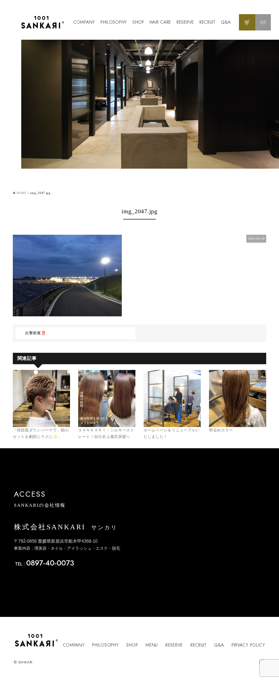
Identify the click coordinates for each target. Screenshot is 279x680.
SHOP (138, 22)
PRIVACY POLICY (248, 645)
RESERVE (185, 22)
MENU (151, 645)
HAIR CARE (160, 22)
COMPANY (84, 22)
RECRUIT (207, 22)
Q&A (226, 22)
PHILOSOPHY (114, 22)
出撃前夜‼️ (35, 333)
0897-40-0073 (50, 563)
